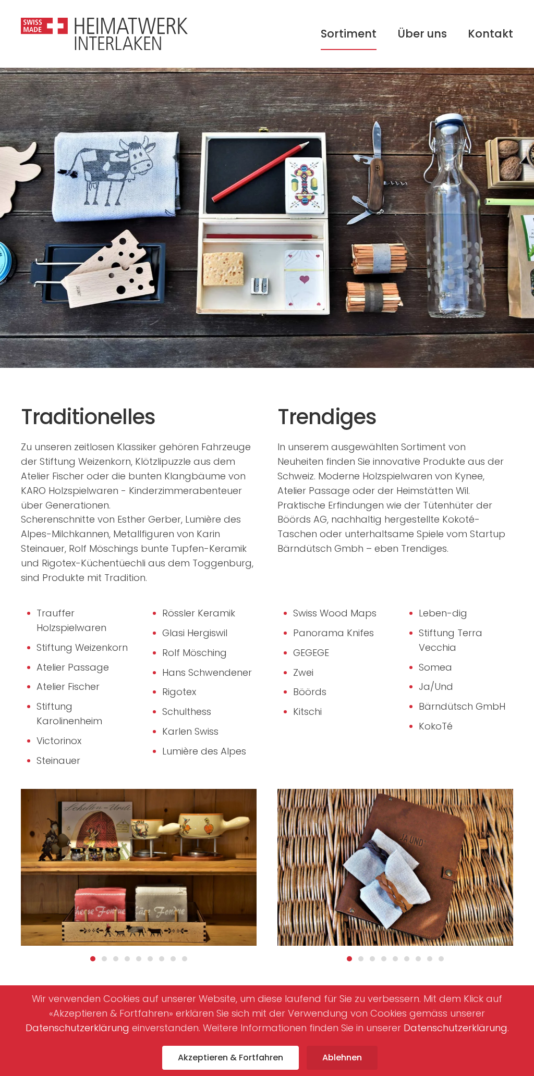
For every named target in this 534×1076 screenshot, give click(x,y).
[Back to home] (104, 34)
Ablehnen (342, 1057)
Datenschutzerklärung (77, 1027)
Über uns (422, 33)
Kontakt (490, 33)
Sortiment (349, 33)
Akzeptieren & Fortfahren (230, 1057)
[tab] (92, 958)
